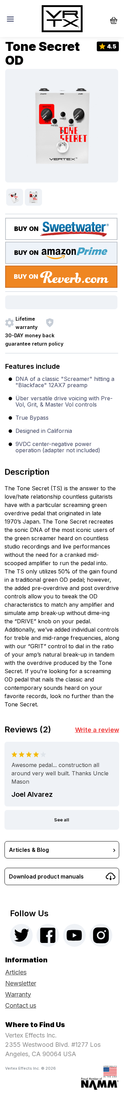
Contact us (20, 1005)
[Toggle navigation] (12, 18)
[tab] (61, 470)
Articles (16, 972)
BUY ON (27, 228)
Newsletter (20, 983)
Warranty (18, 994)
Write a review (97, 729)
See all (61, 819)
